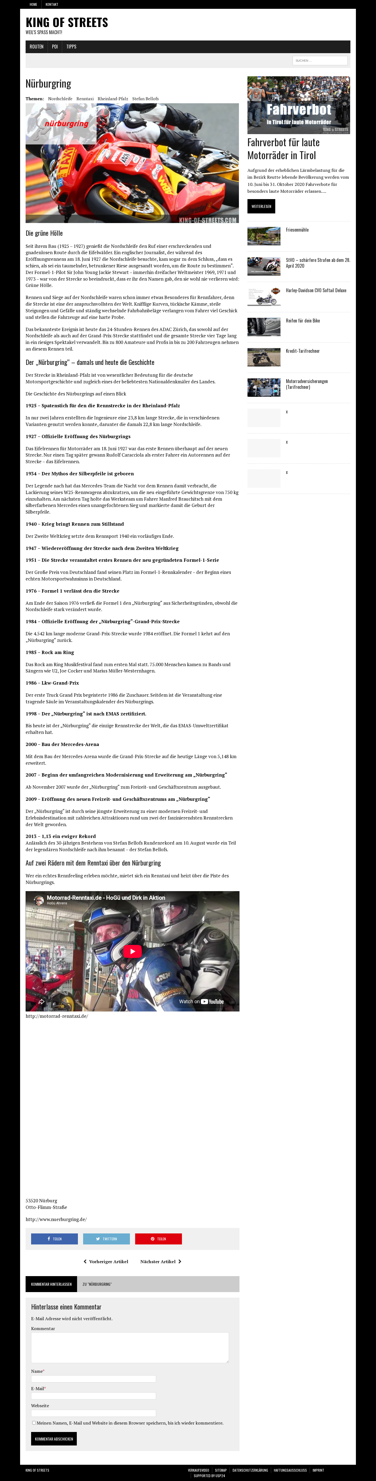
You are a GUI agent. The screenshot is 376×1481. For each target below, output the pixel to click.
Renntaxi (85, 98)
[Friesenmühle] (263, 242)
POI (55, 46)
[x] (263, 424)
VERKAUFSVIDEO (198, 1470)
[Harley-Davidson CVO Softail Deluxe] (263, 302)
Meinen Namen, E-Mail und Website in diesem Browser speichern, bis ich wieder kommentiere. (130, 1423)
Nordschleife (60, 98)
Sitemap (221, 1470)
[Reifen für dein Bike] (263, 333)
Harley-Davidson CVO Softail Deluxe (316, 290)
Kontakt (52, 4)
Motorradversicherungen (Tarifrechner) (307, 384)
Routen (36, 46)
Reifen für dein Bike (303, 320)
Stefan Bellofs (145, 98)
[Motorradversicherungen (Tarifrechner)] (263, 393)
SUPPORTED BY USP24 (209, 1475)
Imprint (318, 1470)
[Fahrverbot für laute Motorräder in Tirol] (298, 130)
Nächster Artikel (158, 1261)
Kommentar (43, 1328)
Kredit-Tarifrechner (303, 351)
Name (37, 1371)
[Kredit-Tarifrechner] (263, 363)
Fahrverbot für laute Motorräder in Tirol (283, 148)
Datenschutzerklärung (250, 1470)
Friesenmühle (297, 229)
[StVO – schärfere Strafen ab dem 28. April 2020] (263, 272)
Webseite (40, 1406)
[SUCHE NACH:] (320, 59)
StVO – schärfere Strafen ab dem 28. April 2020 (318, 263)
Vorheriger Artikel (108, 1261)
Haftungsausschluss (290, 1470)
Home (33, 4)
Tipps (71, 46)
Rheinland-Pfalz (113, 98)
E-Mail (37, 1388)
